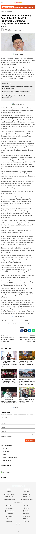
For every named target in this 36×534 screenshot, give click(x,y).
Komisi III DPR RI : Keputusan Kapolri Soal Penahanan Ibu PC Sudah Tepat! (27, 338)
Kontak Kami (26, 497)
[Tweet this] (26, 330)
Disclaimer (26, 494)
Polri (5, 448)
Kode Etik (27, 489)
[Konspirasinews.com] (18, 2)
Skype (10, 519)
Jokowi (3, 324)
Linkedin (27, 513)
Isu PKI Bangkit (27, 321)
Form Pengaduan (9, 499)
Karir (9, 491)
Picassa (10, 521)
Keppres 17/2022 (12, 324)
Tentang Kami (9, 497)
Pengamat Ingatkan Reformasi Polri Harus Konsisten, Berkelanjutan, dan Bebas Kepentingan (16, 92)
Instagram (10, 513)
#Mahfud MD (7, 461)
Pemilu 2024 (6, 451)
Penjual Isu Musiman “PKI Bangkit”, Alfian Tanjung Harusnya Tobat (8, 338)
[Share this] (22, 330)
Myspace (27, 516)
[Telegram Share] (29, 330)
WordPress (27, 511)
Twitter (27, 506)
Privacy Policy (9, 494)
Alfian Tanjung (5, 321)
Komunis (22, 324)
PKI (28, 324)
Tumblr (27, 508)
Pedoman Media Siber (26, 499)
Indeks (9, 489)
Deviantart (10, 516)
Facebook (10, 506)
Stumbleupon (10, 511)
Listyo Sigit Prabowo (10, 458)
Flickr (27, 521)
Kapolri (5, 454)
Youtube (27, 519)
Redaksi (26, 491)
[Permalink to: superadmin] (2, 30)
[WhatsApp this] (33, 330)
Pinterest (10, 508)
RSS (19, 524)
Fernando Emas (16, 321)
